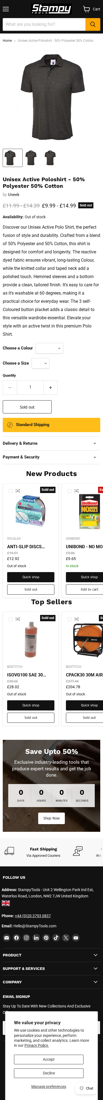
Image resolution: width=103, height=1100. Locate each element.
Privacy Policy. (36, 1045)
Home (7, 41)
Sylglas (14, 539)
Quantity (9, 375)
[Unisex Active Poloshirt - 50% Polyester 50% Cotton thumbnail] (12, 158)
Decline (49, 1073)
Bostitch (15, 667)
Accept (49, 1059)
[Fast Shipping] (38, 852)
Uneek (14, 194)
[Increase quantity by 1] (51, 387)
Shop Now (51, 818)
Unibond (73, 539)
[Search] (92, 24)
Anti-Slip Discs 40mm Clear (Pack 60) (27, 547)
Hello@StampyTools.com (34, 926)
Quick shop (31, 577)
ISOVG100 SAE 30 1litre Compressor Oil (29, 675)
